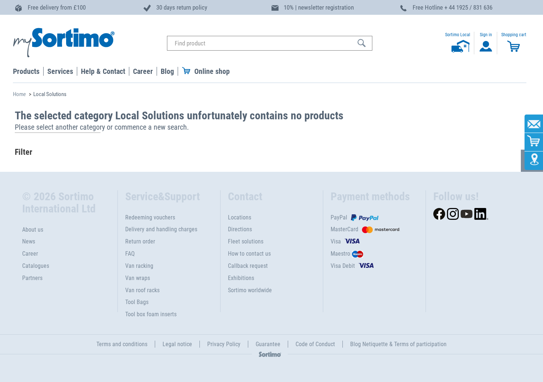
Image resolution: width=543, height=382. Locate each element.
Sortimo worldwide (250, 290)
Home (19, 94)
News (28, 241)
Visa (336, 241)
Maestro (340, 253)
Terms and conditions (121, 344)
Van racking (139, 265)
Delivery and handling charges (161, 229)
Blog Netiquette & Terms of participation (398, 344)
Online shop (212, 71)
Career (30, 253)
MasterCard (344, 229)
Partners (32, 278)
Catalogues (35, 265)
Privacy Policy (223, 344)
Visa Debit (343, 265)
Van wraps (137, 278)
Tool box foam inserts (151, 314)
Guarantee (268, 344)
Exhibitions (241, 278)
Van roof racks (142, 290)
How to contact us (249, 253)
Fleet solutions (245, 241)
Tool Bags (136, 302)
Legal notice (177, 344)
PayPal (339, 217)
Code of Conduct (315, 344)
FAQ (130, 253)
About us (32, 229)
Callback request (248, 265)
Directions (240, 229)
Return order (140, 241)
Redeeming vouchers (150, 217)
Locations (239, 217)
